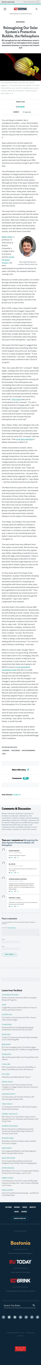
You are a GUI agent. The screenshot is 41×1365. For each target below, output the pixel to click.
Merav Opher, (7, 237)
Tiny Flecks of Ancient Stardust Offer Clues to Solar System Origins (19, 1019)
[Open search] (36, 9)
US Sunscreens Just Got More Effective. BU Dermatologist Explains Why (18, 1098)
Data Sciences (16, 750)
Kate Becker (21, 107)
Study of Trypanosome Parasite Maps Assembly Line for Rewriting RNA (20, 1039)
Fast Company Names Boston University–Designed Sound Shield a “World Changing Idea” (19, 1162)
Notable (17, 1207)
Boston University (8, 2)
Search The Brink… (12, 1305)
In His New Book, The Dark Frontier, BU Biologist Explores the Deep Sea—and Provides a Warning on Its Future (20, 1183)
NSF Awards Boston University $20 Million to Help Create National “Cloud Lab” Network (19, 1068)
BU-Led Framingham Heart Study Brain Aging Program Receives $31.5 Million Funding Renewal (20, 1049)
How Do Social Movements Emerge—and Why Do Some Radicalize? (20, 1194)
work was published (24, 439)
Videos (24, 1207)
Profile (16, 794)
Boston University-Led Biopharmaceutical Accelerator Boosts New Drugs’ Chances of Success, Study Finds (18, 1131)
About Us (32, 1207)
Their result (16, 399)
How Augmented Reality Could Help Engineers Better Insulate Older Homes (19, 1152)
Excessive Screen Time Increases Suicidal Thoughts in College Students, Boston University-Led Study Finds (20, 1087)
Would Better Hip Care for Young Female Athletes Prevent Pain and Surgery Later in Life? (20, 1172)
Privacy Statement (30, 1332)
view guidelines (11, 927)
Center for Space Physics (8, 260)
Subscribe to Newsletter (20, 1218)
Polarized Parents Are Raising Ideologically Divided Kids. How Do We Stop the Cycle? (18, 1029)
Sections (8, 1207)
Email (3, 946)
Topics (16, 1212)
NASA (3, 753)
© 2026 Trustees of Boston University (15, 1332)
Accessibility (20, 1335)
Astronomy (5, 750)
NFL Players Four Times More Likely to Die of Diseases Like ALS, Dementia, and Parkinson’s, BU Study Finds (20, 1119)
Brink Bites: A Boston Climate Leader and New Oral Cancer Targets (19, 1142)
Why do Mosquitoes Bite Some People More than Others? (20, 1059)
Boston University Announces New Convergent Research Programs (19, 999)
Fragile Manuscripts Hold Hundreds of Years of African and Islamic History (19, 1009)
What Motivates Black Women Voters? (16, 1077)
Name (3, 939)
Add (25, 778)
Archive (24, 1212)
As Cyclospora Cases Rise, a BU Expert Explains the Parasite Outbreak (19, 1108)
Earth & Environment (28, 750)
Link (17, 857)
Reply (11, 857)
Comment (8, 927)
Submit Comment (9, 954)
